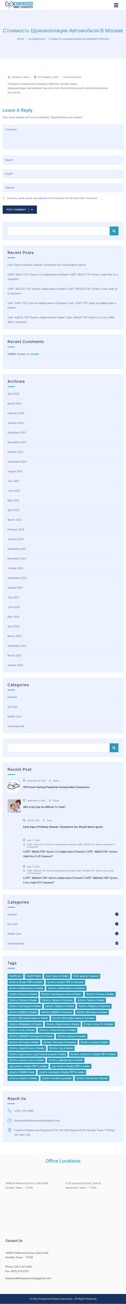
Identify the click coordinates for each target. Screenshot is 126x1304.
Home (20, 38)
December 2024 (17, 548)
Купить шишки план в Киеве (26, 1060)
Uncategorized (36, 38)
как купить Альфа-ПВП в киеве (71, 1066)
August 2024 (15, 587)
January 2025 (16, 539)
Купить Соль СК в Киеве (98, 1024)
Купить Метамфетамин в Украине (73, 1018)
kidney (56, 780)
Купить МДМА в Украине (57, 1012)
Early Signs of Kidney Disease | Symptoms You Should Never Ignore (47, 264)
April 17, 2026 (33, 840)
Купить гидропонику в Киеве (26, 1048)
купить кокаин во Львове (92, 1078)
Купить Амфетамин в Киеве (26, 988)
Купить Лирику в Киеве (59, 1006)
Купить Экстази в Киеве (24, 1042)
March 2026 (14, 403)
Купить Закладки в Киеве (25, 1006)
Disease (12, 697)
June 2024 (14, 607)
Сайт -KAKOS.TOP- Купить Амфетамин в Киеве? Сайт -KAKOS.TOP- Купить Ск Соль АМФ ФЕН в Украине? (61, 320)
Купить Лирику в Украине (94, 1006)
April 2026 (13, 393)
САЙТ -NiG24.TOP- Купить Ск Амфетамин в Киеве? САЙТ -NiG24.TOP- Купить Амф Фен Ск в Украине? (63, 277)
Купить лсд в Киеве (61, 1048)
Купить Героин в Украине (57, 1000)
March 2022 (14, 655)
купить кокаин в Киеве (23, 1078)
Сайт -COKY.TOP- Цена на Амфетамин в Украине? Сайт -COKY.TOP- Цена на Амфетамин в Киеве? (62, 305)
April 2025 (13, 510)
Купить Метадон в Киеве (92, 1012)
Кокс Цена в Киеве (57, 976)
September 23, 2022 (36, 780)
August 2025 (15, 471)
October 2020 (15, 665)
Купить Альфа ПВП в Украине (65, 982)
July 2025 (13, 481)
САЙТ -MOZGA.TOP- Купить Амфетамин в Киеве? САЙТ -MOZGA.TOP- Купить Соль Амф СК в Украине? (63, 291)
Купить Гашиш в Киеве (100, 994)
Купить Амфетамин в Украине (66, 988)
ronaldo (34, 354)
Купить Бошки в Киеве (23, 994)
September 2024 (17, 578)
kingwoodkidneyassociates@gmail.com (28, 1278)
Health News (33, 976)
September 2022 (17, 645)
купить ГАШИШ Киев (21, 1072)
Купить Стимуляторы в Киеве (57, 1030)
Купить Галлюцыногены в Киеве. (62, 994)
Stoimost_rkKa (20, 77)
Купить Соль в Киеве (22, 1030)
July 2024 (13, 597)
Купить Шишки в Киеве (71, 1036)
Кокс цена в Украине (86, 976)
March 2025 (14, 519)
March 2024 (14, 636)
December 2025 (17, 432)
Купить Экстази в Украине (59, 1042)
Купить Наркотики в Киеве (62, 1024)
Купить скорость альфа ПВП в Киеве (93, 1054)
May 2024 (13, 616)
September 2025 (17, 461)
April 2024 (13, 626)
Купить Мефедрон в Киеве (25, 1024)
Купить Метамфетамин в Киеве (28, 1018)
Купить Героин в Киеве (23, 1000)
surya (49, 820)
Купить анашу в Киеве (94, 1042)
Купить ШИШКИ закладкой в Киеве (31, 1036)
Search (114, 231)
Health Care (14, 716)
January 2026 (16, 422)
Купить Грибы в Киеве (90, 1000)
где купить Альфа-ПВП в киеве (28, 1066)
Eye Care (13, 706)
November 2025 (17, 442)
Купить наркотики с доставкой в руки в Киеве (37, 1054)
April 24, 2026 (33, 820)
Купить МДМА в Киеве (23, 1012)
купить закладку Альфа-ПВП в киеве (61, 1072)
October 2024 (15, 568)
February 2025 (16, 529)
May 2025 (13, 500)
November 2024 (17, 558)
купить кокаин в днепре (57, 1078)
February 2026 (16, 413)
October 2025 (15, 452)
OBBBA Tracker (17, 354)
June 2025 (14, 490)
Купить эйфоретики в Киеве (66, 1060)
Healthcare (15, 976)
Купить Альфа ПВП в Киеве (25, 982)
